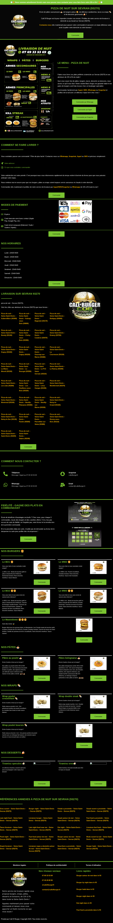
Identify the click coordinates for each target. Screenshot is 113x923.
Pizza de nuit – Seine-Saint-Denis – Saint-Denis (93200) (8, 433)
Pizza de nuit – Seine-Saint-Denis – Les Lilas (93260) (8, 383)
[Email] (62, 484)
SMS (85, 90)
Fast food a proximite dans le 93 (88, 910)
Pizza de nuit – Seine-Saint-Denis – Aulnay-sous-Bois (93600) (25, 318)
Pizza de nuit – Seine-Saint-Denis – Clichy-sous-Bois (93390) (25, 335)
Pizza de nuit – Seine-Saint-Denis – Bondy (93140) (8, 332)
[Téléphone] (5, 473)
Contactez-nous (45, 25)
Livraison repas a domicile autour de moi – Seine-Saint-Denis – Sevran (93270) (42, 848)
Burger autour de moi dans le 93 (88, 875)
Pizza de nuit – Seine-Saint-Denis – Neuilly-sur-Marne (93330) (41, 402)
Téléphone (16, 473)
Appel (80, 90)
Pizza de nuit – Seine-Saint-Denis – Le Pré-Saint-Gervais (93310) (41, 369)
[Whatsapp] (5, 484)
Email (71, 484)
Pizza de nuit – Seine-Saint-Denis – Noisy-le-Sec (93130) (9, 416)
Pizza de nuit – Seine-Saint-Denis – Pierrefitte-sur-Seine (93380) (40, 419)
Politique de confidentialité (56, 865)
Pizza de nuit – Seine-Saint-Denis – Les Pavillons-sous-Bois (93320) (25, 386)
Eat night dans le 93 (84, 903)
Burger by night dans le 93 (86, 882)
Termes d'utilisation (93, 865)
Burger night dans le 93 (85, 896)
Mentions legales (19, 865)
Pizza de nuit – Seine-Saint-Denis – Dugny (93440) (8, 349)
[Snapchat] (62, 473)
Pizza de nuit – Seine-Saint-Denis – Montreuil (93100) (8, 399)
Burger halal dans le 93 (85, 889)
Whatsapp (92, 90)
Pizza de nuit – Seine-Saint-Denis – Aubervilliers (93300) (9, 316)
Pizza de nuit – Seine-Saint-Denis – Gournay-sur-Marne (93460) (40, 352)
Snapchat (102, 90)
